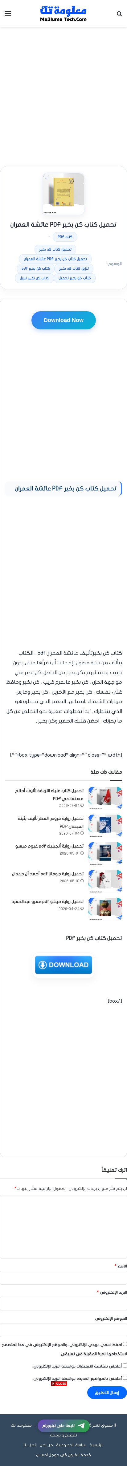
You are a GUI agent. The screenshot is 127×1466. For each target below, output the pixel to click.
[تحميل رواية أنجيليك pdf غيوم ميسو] (105, 853)
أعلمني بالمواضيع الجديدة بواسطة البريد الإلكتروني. (77, 1378)
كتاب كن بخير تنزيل (34, 278)
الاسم (121, 1266)
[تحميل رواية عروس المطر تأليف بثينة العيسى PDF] (105, 826)
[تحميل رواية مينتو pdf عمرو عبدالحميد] (105, 909)
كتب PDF (65, 237)
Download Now (64, 320)
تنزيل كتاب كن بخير (74, 268)
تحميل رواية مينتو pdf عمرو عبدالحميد (47, 901)
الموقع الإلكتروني (111, 1318)
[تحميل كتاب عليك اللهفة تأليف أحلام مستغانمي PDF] (105, 798)
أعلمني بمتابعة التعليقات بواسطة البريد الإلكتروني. (77, 1366)
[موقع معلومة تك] (63, 13)
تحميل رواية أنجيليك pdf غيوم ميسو (49, 846)
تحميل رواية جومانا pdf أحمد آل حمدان (48, 874)
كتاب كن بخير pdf (36, 268)
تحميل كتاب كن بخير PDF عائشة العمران (55, 259)
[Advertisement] (63, 96)
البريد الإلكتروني (112, 1292)
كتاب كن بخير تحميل (75, 278)
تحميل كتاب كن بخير (55, 249)
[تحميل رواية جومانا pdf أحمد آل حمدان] (105, 881)
